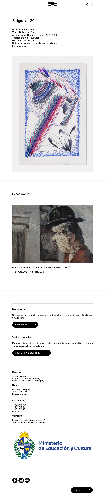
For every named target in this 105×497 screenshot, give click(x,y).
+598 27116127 (18, 409)
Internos (16, 411)
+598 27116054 (19, 405)
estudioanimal (27, 422)
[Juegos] (27, 480)
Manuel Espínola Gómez (32, 35)
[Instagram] (21, 480)
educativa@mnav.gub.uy (27, 353)
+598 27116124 (18, 407)
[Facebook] (15, 480)
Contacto (16, 400)
